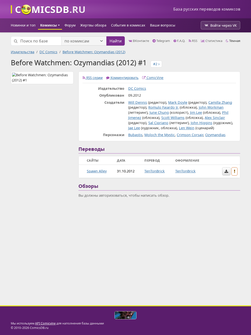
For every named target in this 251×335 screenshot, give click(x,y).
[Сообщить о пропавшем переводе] (234, 171)
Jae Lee (134, 128)
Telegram (163, 41)
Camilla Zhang (220, 102)
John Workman (211, 107)
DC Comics (48, 52)
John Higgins (201, 122)
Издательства (22, 52)
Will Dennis (137, 102)
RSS (194, 41)
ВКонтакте (140, 41)
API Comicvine (45, 323)
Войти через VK (223, 25)
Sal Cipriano (158, 122)
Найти (116, 41)
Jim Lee (196, 112)
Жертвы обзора (93, 25)
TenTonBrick (154, 171)
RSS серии (94, 77)
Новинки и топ (23, 25)
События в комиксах (128, 25)
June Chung (159, 112)
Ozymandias (215, 134)
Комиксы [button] (48, 25)
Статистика (213, 41)
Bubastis (135, 134)
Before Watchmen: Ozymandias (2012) (94, 52)
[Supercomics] (125, 315)
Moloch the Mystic (159, 134)
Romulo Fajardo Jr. (163, 107)
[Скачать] (226, 171)
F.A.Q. (180, 41)
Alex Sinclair (215, 117)
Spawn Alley (97, 171)
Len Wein (186, 128)
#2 (155, 64)
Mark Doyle (177, 102)
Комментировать (124, 77)
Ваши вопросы (162, 25)
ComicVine (154, 77)
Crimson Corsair (190, 134)
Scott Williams (173, 117)
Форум (69, 25)
